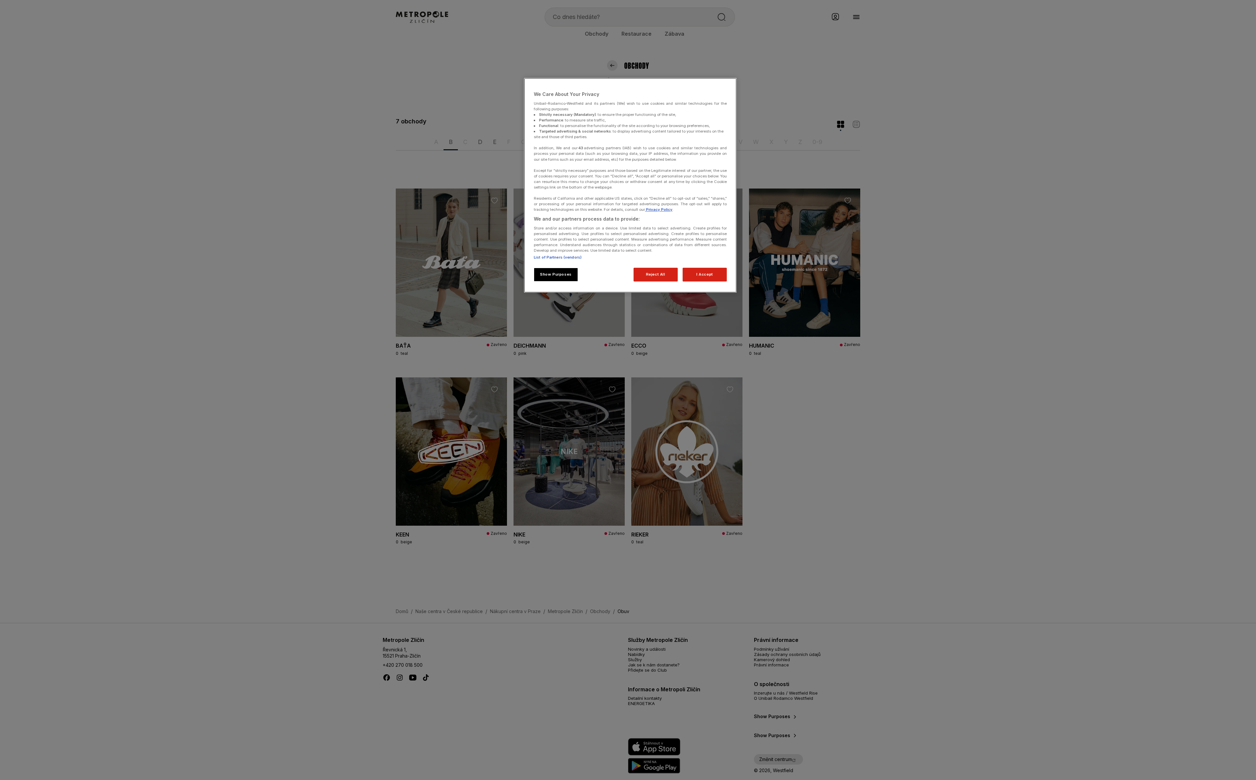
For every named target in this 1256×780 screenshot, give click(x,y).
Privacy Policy (658, 209)
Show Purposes (555, 274)
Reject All (655, 274)
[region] (630, 185)
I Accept (704, 274)
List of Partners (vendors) (558, 257)
